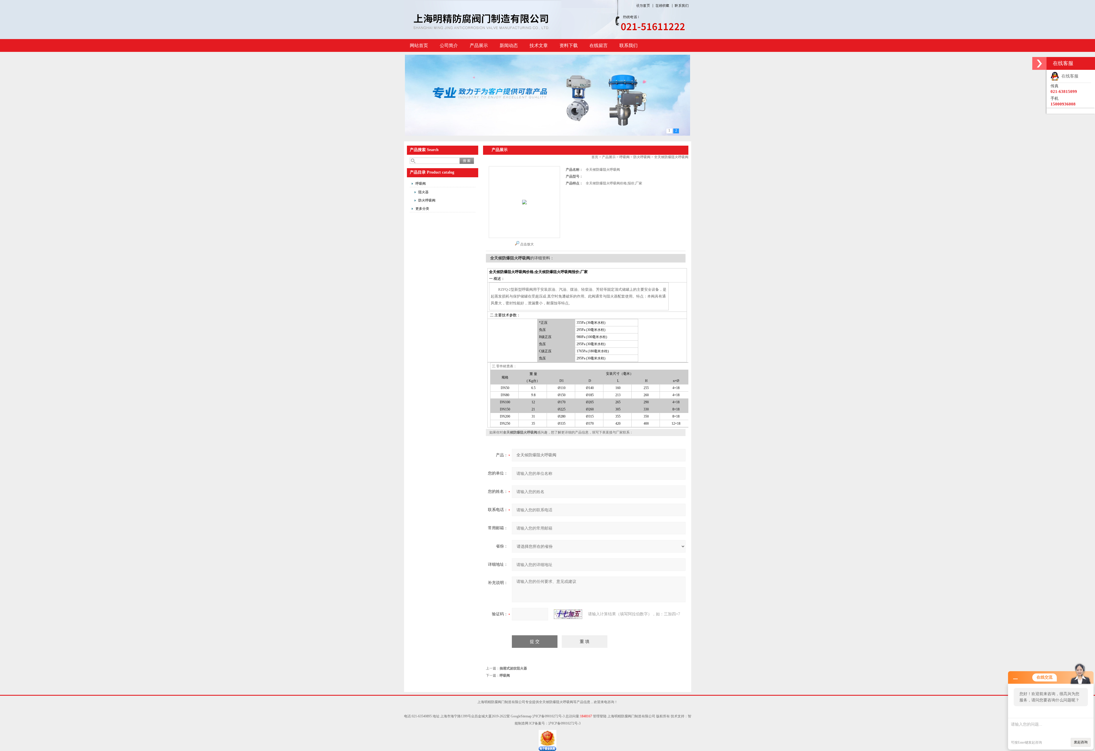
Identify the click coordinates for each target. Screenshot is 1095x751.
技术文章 (539, 45)
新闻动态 (509, 45)
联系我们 (628, 45)
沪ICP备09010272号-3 (548, 716)
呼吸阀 (420, 184)
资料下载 (568, 45)
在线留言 (598, 45)
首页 (594, 157)
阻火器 (423, 192)
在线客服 (1068, 76)
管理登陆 (600, 716)
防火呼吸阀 (426, 200)
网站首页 (419, 45)
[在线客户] (1039, 63)
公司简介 (449, 45)
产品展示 (479, 45)
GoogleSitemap (521, 716)
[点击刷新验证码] (568, 614)
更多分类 (422, 209)
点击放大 (527, 244)
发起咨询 (1081, 742)
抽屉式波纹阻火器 (513, 668)
